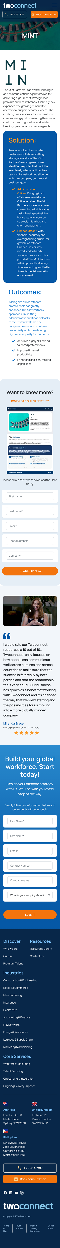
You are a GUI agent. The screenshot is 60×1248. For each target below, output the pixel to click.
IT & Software (11, 1025)
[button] (30, 611)
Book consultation (46, 14)
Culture (8, 956)
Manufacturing (12, 995)
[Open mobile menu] (54, 5)
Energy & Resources (15, 1032)
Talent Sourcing (13, 1071)
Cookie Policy (51, 1227)
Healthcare (10, 1010)
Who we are (10, 949)
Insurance (9, 1002)
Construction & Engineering (20, 980)
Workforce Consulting (16, 1064)
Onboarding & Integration (18, 1078)
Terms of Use (6, 1228)
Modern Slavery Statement (35, 1228)
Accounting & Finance (16, 1017)
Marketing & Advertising (17, 1047)
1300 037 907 (17, 14)
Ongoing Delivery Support (18, 1086)
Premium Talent (13, 963)
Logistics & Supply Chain (18, 1039)
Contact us (37, 956)
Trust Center (19, 1227)
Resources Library (41, 949)
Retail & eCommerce (15, 988)
